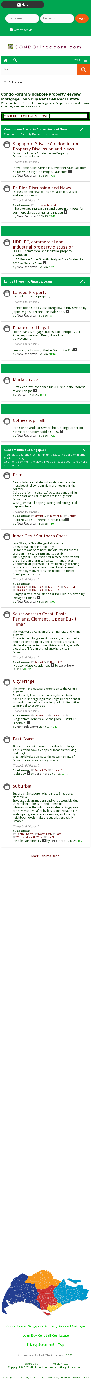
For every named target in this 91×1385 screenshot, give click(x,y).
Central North (24, 834)
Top (61, 1344)
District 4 (69, 587)
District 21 (56, 662)
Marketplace (25, 379)
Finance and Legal (31, 328)
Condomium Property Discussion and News (36, 129)
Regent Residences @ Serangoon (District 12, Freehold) (45, 721)
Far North (53, 837)
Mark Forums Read (46, 856)
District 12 (40, 715)
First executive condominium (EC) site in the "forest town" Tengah (49, 389)
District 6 (21, 590)
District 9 (39, 516)
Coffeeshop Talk (29, 420)
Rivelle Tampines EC (28, 841)
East (58, 834)
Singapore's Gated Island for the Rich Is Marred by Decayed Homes (49, 596)
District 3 (53, 587)
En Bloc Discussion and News (42, 188)
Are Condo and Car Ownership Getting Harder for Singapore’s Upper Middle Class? (48, 430)
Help (22, 5)
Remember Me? (23, 29)
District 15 (40, 770)
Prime (19, 475)
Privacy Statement (40, 1344)
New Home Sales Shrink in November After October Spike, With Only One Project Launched (49, 170)
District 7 (37, 590)
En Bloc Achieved (45, 205)
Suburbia (22, 786)
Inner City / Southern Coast (40, 536)
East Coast (23, 739)
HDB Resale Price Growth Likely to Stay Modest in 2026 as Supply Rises (48, 261)
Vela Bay (20, 773)
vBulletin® (45, 1363)
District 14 (75, 715)
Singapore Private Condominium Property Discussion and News (45, 146)
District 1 (21, 587)
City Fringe (24, 681)
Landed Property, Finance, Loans (28, 281)
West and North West (29, 837)
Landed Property (30, 292)
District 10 (56, 516)
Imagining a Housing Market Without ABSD (43, 350)
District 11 (73, 516)
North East (44, 834)
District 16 (58, 770)
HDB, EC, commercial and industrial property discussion (43, 244)
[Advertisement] (45, 1066)
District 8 (53, 590)
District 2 (37, 587)
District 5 (39, 662)
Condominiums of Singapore (25, 450)
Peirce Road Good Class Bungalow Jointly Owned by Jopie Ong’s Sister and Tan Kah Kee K (50, 310)
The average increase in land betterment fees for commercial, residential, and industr (48, 210)
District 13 (58, 715)
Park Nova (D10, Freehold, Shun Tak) (39, 520)
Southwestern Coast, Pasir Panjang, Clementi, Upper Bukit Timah (45, 619)
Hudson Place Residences (32, 665)
